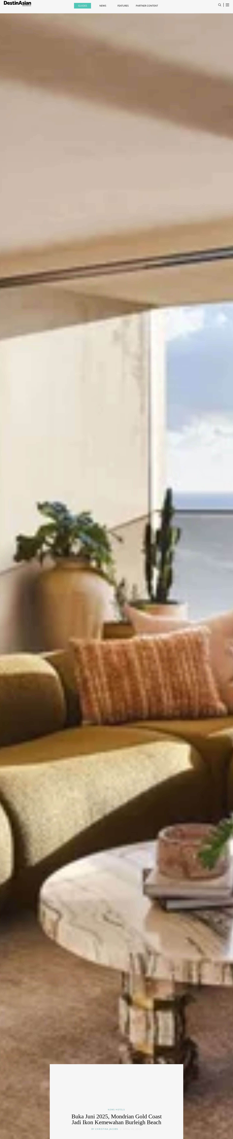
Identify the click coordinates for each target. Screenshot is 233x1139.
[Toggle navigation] (219, 5)
